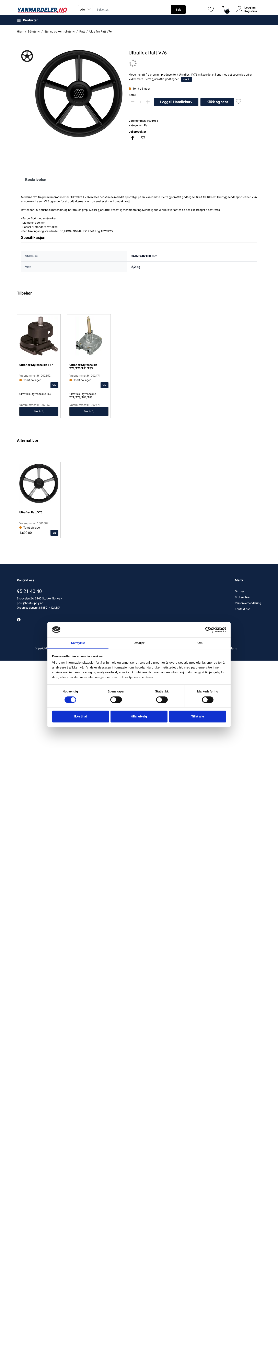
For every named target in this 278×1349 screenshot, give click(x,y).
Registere (250, 11)
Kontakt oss (242, 609)
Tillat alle (197, 716)
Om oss (239, 591)
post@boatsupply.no (30, 603)
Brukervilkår (242, 597)
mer (185, 79)
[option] (79, 93)
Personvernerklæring (248, 603)
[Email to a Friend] (143, 138)
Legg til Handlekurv (176, 102)
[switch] (116, 699)
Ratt (147, 125)
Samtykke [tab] (78, 643)
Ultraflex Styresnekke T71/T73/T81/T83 (82, 395)
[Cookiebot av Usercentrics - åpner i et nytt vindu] (208, 629)
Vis (54, 385)
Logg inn (250, 7)
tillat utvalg (139, 716)
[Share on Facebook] (133, 138)
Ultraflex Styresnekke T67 (35, 393)
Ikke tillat (80, 716)
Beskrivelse (35, 179)
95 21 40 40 (29, 591)
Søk (178, 9)
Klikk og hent (217, 102)
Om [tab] (199, 643)
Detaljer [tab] (139, 643)
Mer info (39, 411)
